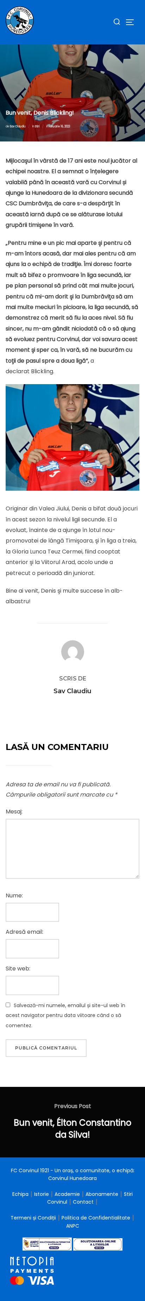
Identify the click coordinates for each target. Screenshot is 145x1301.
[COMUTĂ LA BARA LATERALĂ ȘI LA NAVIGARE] (132, 22)
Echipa (20, 1194)
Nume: (14, 895)
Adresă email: (24, 932)
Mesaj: (14, 811)
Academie (67, 1194)
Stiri (37, 126)
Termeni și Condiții (34, 1217)
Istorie (41, 1194)
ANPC (72, 1225)
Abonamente (102, 1194)
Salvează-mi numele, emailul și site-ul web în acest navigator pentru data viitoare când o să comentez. (65, 1015)
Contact (83, 1201)
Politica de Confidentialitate (97, 1217)
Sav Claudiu (18, 126)
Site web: (18, 968)
